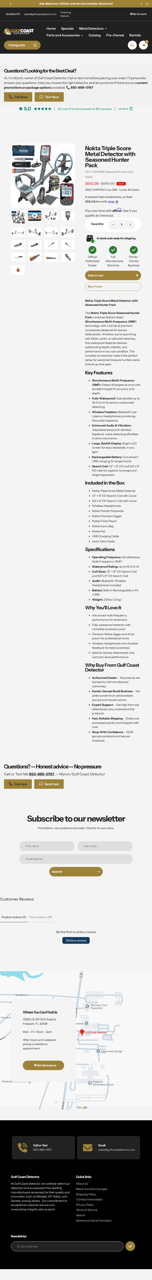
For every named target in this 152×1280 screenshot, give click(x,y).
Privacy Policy (85, 1205)
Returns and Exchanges (91, 1189)
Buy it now (95, 286)
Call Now (21, 97)
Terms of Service (86, 1210)
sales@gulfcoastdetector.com (40, 14)
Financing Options (65, 14)
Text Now (52, 97)
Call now (20, 784)
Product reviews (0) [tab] (14, 917)
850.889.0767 (13, 14)
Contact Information (89, 1199)
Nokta (88, 177)
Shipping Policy (86, 1194)
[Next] (141, 4)
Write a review (76, 940)
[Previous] (11, 4)
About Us (82, 1183)
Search (80, 1215)
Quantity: (97, 224)
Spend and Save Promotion (94, 1220)
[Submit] (130, 1246)
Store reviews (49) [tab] (40, 917)
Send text (52, 784)
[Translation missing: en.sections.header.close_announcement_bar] (147, 4)
